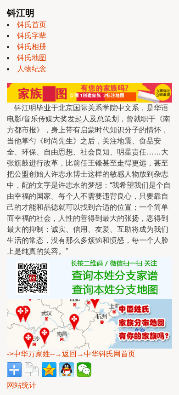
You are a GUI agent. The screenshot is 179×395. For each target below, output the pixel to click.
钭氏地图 (31, 58)
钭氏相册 (31, 47)
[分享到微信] (84, 369)
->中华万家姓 (28, 354)
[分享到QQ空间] (49, 369)
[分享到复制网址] (31, 369)
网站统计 (21, 385)
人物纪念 (31, 69)
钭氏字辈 (31, 36)
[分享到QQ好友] (66, 369)
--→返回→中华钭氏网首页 (92, 354)
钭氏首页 (31, 25)
